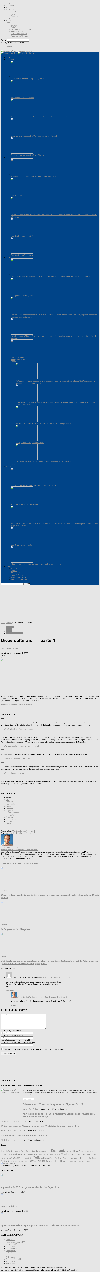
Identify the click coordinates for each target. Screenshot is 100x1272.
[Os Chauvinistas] (22, 193)
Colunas (9, 23)
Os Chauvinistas (17, 195)
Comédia (9, 802)
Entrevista (86, 1151)
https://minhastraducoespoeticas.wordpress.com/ (19, 850)
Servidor (4, 1161)
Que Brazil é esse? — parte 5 (22, 236)
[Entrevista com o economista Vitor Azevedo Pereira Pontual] (22, 134)
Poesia (8, 824)
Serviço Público (37, 1161)
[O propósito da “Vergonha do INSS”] (27, 440)
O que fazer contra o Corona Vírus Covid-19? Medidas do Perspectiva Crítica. (40, 1126)
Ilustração (9, 817)
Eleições (78, 1151)
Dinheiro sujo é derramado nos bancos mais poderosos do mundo (36, 564)
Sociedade (10, 10)
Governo (14, 14)
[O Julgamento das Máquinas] (22, 293)
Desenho (9, 808)
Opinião (14, 27)
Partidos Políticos (6, 1158)
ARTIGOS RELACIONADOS (14, 863)
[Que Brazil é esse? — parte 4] (22, 253)
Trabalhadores (80, 1161)
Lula (58, 1154)
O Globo (72, 1154)
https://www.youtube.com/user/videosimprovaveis (20, 746)
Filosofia (4, 1154)
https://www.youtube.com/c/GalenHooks (16, 705)
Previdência (49, 1158)
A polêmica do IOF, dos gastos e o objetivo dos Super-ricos (33, 176)
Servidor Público (23, 1161)
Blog (3, 1151)
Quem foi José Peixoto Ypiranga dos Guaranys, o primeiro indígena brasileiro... (40, 1225)
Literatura (9, 821)
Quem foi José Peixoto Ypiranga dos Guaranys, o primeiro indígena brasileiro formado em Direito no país (51, 276)
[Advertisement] (50, 603)
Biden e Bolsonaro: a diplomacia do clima (27, 504)
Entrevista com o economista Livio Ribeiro (27, 155)
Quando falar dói (17, 357)
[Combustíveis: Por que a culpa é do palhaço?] (22, 76)
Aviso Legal (10, 1257)
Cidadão (16, 1151)
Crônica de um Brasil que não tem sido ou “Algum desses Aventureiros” (43, 462)
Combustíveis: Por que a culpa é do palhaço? (28, 79)
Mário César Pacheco (19, 34)
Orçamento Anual (91, 1154)
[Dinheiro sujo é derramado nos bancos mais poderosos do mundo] (22, 562)
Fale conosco (11, 1263)
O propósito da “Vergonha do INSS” (30, 443)
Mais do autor (32, 863)
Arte (7, 800)
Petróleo (14, 1158)
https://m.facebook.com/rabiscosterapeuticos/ (18, 729)
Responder (10, 990)
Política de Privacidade (14, 1259)
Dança (8, 806)
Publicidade (10, 1261)
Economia (10, 5)
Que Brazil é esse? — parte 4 (22, 255)
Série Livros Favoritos (69, 1161)
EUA (92, 1151)
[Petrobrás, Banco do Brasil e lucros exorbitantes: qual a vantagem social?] (22, 115)
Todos (13, 360)
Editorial (14, 25)
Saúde (94, 1158)
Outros (10, 1253)
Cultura (13, 12)
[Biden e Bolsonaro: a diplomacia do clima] (22, 502)
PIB (18, 1158)
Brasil (10, 1150)
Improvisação (11, 819)
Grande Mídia (32, 1154)
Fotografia (10, 815)
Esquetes (9, 811)
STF (60, 1161)
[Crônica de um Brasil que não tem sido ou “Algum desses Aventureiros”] (27, 460)
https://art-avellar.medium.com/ (13, 773)
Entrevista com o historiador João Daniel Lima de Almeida (33, 485)
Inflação (48, 1154)
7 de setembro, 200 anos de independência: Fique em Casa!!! (53, 1104)
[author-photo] (7, 845)
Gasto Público (12, 1154)
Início (8, 3)
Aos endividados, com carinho (22, 98)
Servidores (12, 1161)
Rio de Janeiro (85, 1158)
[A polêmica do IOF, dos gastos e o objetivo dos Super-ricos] (22, 174)
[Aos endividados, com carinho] (22, 95)
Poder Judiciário (27, 1158)
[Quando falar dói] (22, 355)
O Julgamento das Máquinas (22, 296)
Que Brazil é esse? (61, 1158)
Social (48, 1161)
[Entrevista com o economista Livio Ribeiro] (22, 153)
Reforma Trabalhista (74, 1158)
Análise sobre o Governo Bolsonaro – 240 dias (24, 1135)
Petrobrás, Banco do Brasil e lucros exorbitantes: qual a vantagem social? (39, 117)
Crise (36, 1151)
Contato (9, 47)
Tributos (87, 1161)
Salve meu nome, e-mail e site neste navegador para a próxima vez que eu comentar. (35, 1049)
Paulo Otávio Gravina (19, 36)
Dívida (48, 1151)
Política (9, 7)
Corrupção (29, 1151)
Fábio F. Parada (17, 31)
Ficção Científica (12, 813)
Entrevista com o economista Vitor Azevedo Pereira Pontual (34, 136)
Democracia (42, 1151)
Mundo (8, 20)
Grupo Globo (42, 1154)
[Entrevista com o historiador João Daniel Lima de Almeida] (22, 483)
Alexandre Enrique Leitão (21, 29)
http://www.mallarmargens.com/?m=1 (15, 758)
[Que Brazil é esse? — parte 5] (22, 234)
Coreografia (10, 804)
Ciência (22, 1151)
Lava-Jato (54, 1154)
